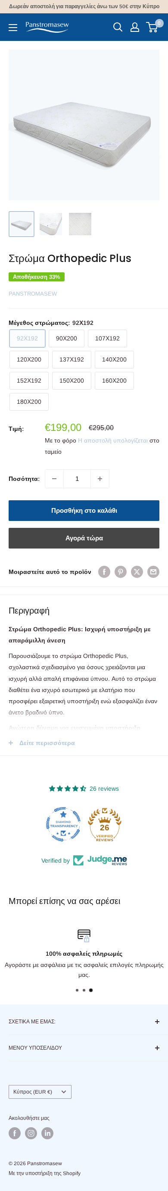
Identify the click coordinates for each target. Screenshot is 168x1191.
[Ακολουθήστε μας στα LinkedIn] (47, 1133)
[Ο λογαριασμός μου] (135, 27)
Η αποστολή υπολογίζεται (113, 440)
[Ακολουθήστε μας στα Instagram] (31, 1133)
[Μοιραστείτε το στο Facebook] (104, 572)
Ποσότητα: (24, 478)
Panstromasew (33, 293)
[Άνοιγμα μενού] (13, 27)
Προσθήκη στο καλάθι (84, 510)
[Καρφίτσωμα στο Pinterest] (121, 572)
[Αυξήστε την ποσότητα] (100, 479)
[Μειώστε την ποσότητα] (54, 479)
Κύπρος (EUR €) (32, 1092)
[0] (152, 27)
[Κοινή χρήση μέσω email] (153, 572)
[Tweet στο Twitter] (137, 572)
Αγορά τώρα (84, 538)
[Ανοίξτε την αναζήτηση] (118, 27)
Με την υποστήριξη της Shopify (45, 1173)
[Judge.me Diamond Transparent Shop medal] (63, 824)
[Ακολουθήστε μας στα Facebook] (15, 1133)
